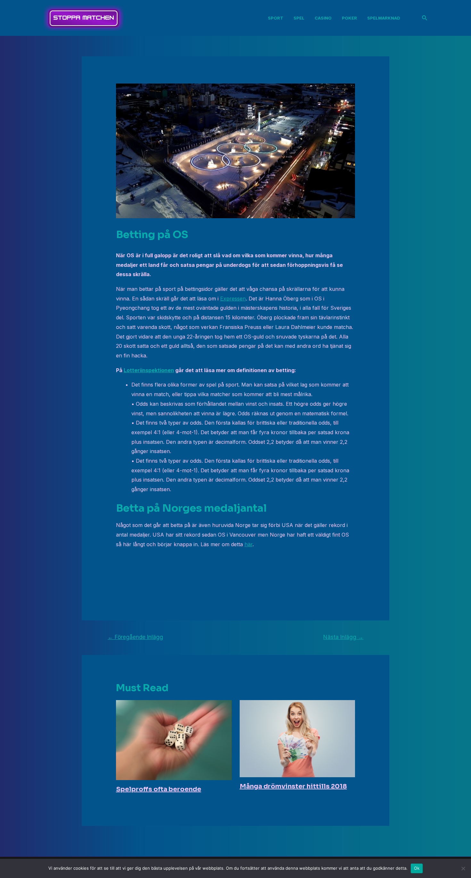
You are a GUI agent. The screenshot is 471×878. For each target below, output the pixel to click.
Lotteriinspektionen (149, 370)
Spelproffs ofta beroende (158, 789)
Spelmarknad (383, 17)
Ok (417, 868)
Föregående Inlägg (135, 637)
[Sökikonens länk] (425, 18)
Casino (323, 17)
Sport (275, 17)
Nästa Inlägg (343, 637)
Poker (349, 17)
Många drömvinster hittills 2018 (293, 786)
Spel (298, 17)
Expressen (233, 298)
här (248, 544)
